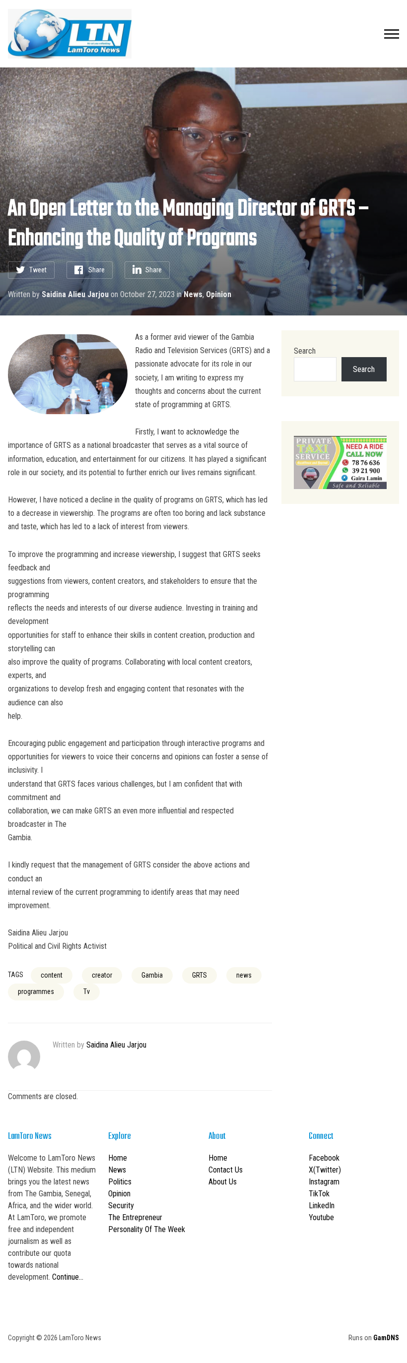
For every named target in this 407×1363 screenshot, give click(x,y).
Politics (120, 1181)
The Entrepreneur (135, 1217)
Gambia (152, 975)
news (244, 975)
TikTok (319, 1193)
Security (121, 1205)
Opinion (218, 294)
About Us (222, 1181)
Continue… (67, 1277)
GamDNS (386, 1338)
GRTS (199, 975)
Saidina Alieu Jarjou (75, 294)
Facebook (324, 1158)
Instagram (324, 1181)
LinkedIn (322, 1205)
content (52, 975)
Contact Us (225, 1170)
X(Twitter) (325, 1170)
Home (117, 1158)
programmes (36, 991)
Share (96, 270)
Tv (86, 991)
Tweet (38, 270)
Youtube (321, 1217)
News (193, 294)
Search (305, 351)
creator (102, 975)
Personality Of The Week (146, 1229)
